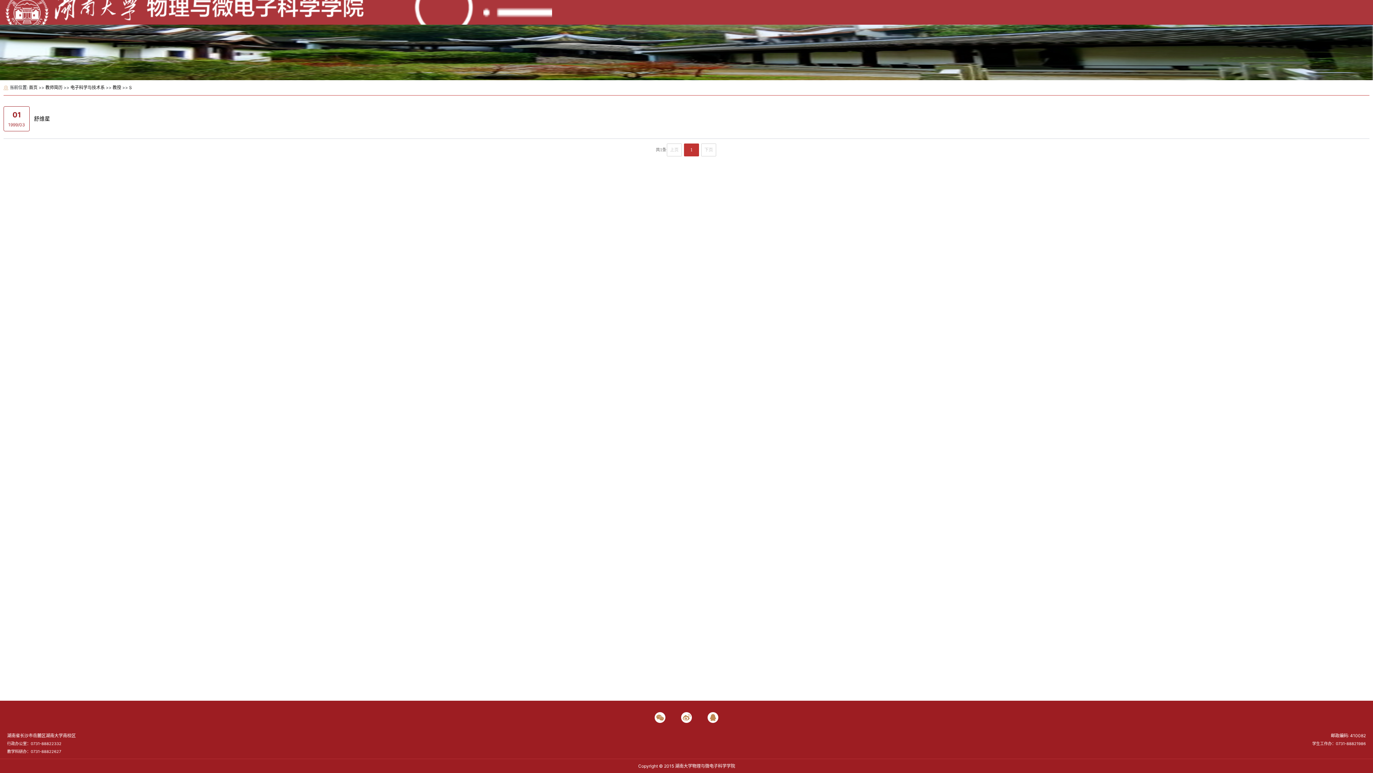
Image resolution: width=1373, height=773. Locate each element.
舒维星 (42, 118)
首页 (33, 87)
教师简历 (54, 87)
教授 (117, 87)
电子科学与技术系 (87, 87)
